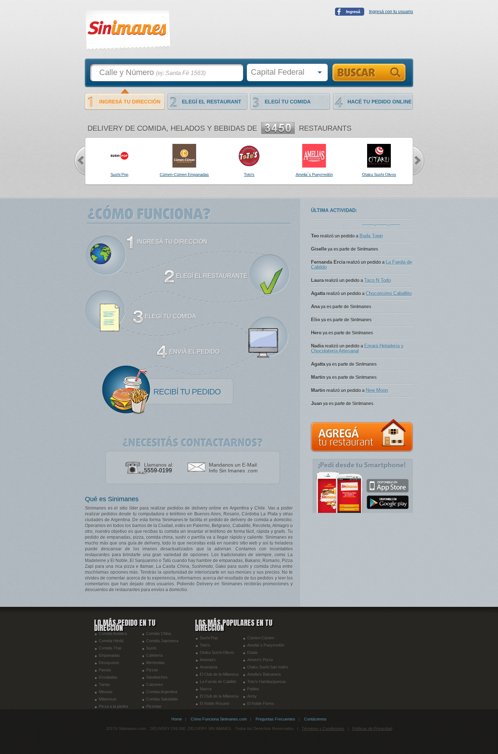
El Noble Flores (260, 703)
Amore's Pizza (260, 659)
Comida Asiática (113, 633)
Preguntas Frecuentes (275, 719)
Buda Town (371, 258)
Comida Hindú (111, 641)
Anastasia (208, 667)
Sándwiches (157, 677)
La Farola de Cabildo (218, 681)
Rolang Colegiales (381, 245)
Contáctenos (315, 719)
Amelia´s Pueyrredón (265, 645)
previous (79, 161)
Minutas (106, 692)
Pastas (105, 670)
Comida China (158, 633)
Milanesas (108, 699)
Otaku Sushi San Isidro (267, 667)
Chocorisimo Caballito (389, 315)
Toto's (205, 645)
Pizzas (152, 670)
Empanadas (109, 655)
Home (176, 719)
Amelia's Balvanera (264, 674)
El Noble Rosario (214, 703)
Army (252, 696)
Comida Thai (110, 648)
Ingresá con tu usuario (391, 11)
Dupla (252, 652)
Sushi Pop (209, 638)
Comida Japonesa (162, 641)
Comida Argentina (161, 692)
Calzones (154, 684)
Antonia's (208, 659)
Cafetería (154, 655)
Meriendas (155, 662)
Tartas (104, 684)
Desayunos (109, 662)
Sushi (151, 648)
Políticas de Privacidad (372, 728)
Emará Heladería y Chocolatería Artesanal (357, 370)
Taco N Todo (377, 302)
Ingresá (353, 11)
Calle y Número (152, 72)
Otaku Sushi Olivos (217, 652)
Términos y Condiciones (323, 728)
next (418, 161)
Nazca (205, 689)
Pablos (253, 689)
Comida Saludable (162, 699)
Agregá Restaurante (362, 435)
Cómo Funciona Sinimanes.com (219, 719)
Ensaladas (108, 677)
